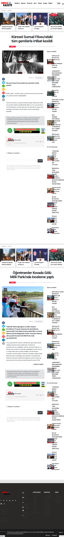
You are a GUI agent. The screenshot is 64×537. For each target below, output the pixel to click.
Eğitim (50, 3)
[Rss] (16, 500)
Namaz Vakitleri (46, 500)
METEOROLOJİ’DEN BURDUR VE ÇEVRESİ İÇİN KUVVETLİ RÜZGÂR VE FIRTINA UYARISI (58, 105)
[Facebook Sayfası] (2, 500)
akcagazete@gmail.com (20, 143)
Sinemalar (47, 508)
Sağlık (34, 509)
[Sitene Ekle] (5, 503)
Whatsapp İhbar (5, 520)
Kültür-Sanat (36, 512)
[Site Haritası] (2, 503)
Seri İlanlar (47, 510)
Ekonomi (29, 3)
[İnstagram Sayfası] (7, 500)
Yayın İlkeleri (4, 511)
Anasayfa (3, 10)
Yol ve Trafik (47, 498)
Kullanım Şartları (5, 518)
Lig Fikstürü (47, 504)
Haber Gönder (4, 522)
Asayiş (45, 3)
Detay (48, 535)
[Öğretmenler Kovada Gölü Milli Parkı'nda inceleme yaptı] (22, 301)
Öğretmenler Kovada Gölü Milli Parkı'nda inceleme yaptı (56, 138)
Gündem (17, 3)
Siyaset (23, 3)
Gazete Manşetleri (47, 514)
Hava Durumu (48, 496)
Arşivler (27, 507)
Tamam (55, 535)
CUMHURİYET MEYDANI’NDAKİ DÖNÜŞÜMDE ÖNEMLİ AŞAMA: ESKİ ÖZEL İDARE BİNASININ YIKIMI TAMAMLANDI (57, 78)
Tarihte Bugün (48, 506)
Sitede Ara (58, 496)
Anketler (58, 498)
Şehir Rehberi (47, 512)
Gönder (40, 160)
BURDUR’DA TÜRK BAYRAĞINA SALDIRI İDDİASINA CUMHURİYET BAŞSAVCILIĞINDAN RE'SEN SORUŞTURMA (58, 176)
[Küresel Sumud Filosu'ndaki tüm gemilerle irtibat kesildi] (22, 62)
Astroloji (58, 503)
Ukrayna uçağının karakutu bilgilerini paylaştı (54, 220)
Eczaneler (47, 503)
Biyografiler (59, 499)
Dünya (40, 3)
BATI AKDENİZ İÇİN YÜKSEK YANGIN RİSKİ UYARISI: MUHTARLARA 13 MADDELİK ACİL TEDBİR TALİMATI (56, 122)
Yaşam (35, 510)
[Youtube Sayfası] (10, 500)
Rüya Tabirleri (59, 501)
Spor (35, 3)
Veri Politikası (4, 513)
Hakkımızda (4, 509)
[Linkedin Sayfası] (13, 500)
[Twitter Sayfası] (4, 500)
